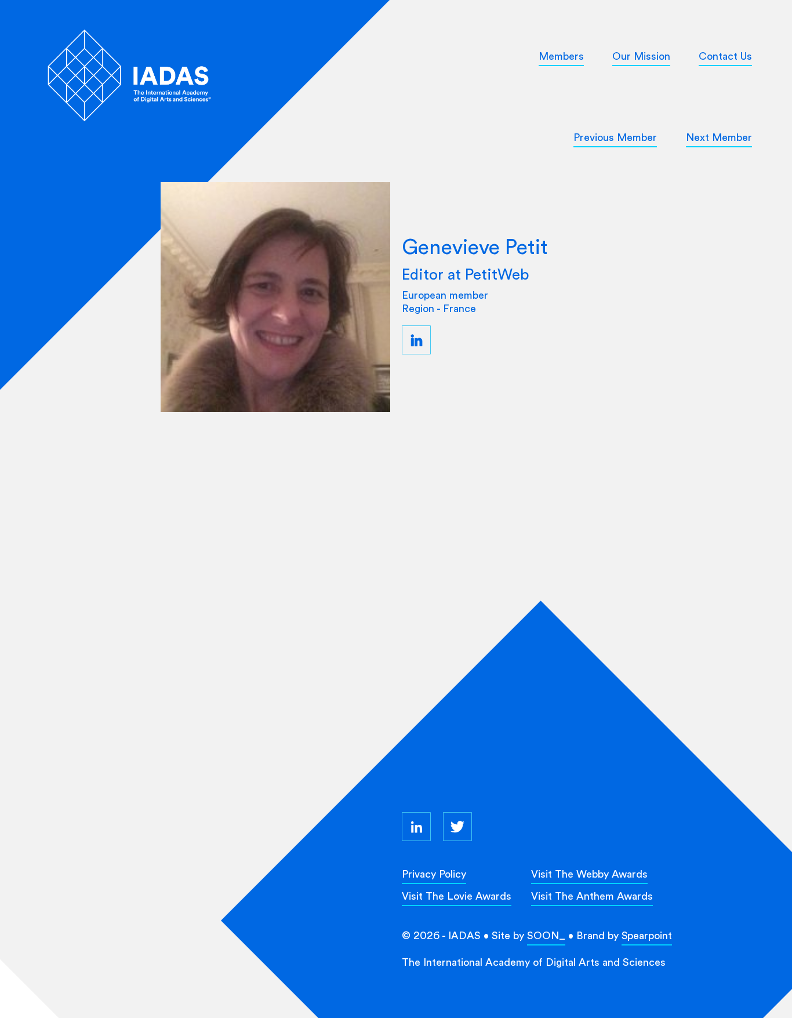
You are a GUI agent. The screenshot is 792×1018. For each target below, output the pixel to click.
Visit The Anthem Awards (592, 896)
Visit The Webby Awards (589, 874)
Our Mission (641, 56)
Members (561, 56)
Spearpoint (647, 935)
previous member (615, 137)
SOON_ (546, 935)
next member (719, 137)
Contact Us (725, 56)
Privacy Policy (434, 874)
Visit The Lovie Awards (456, 896)
